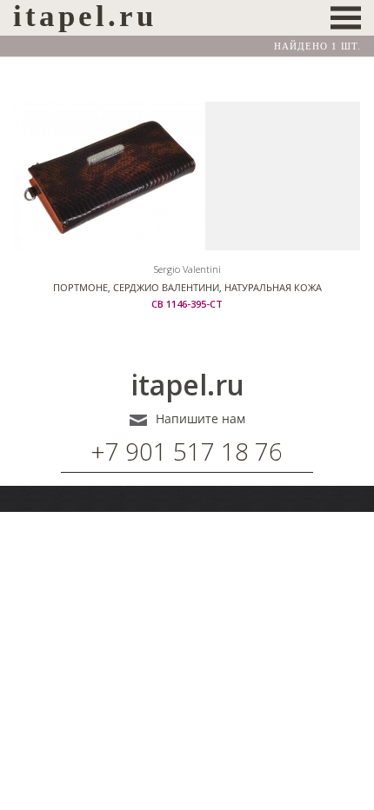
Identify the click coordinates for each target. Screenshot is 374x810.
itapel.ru (187, 385)
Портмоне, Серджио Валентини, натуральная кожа (187, 287)
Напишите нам (200, 419)
